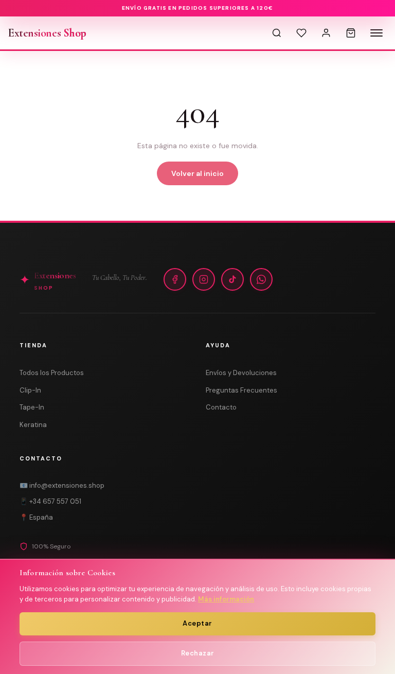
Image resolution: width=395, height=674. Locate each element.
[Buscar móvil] (276, 33)
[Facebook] (175, 279)
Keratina (33, 424)
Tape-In (32, 407)
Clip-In (30, 390)
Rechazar (197, 653)
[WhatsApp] (261, 279)
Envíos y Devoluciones (241, 372)
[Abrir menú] (376, 33)
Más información (226, 599)
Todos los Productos (52, 372)
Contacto (221, 407)
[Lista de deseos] (301, 33)
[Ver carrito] (351, 33)
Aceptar (197, 623)
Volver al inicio (197, 173)
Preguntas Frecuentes (241, 390)
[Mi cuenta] (326, 33)
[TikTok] (232, 279)
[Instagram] (203, 279)
